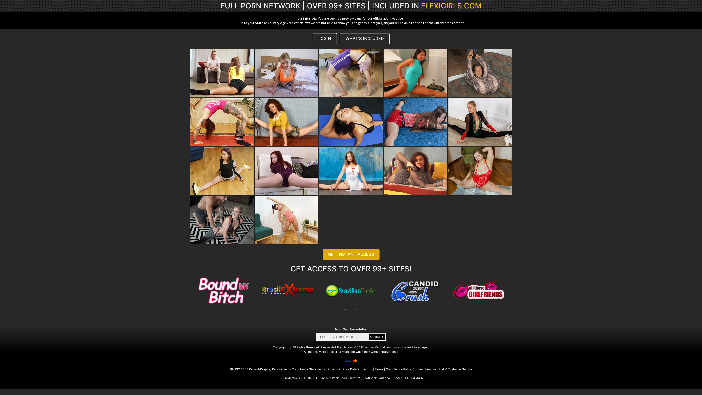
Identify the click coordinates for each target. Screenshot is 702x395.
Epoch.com (345, 347)
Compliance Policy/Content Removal (411, 369)
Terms (379, 369)
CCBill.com (361, 347)
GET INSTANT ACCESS (351, 254)
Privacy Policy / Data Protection (350, 369)
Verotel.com (383, 347)
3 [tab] (356, 310)
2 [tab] (351, 310)
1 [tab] (345, 310)
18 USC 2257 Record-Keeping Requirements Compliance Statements (277, 369)
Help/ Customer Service (455, 369)
